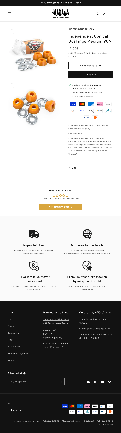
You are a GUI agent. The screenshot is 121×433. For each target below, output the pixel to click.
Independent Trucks (81, 29)
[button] (9, 13)
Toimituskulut (90, 53)
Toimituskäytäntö (105, 421)
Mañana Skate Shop (31, 421)
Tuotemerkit (14, 333)
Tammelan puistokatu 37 (56, 319)
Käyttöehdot (14, 346)
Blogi (10, 340)
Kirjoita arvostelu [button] (60, 206)
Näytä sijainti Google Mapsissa (94, 329)
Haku (10, 319)
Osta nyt (91, 74)
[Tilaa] (61, 381)
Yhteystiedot (107, 424)
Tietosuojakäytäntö (18, 353)
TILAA (11, 360)
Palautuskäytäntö (51, 421)
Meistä (11, 326)
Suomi (14, 410)
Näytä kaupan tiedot (83, 96)
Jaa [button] (74, 168)
